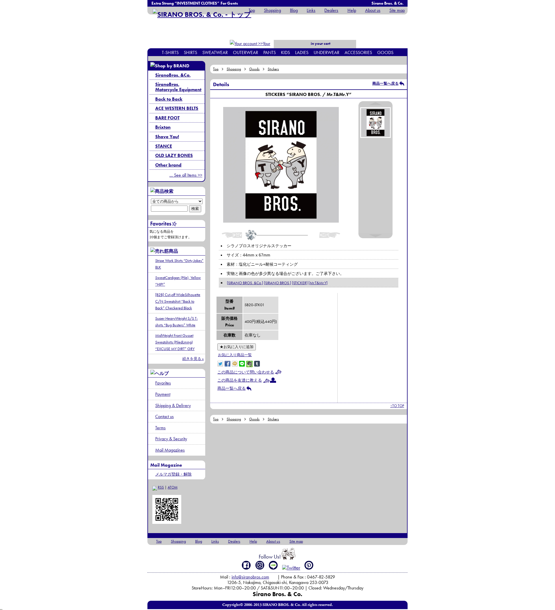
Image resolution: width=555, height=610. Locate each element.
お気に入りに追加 (237, 347)
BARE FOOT (167, 118)
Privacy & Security (171, 439)
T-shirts (170, 52)
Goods (385, 52)
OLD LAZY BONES (174, 155)
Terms (160, 428)
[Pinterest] (309, 565)
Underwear (326, 52)
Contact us (164, 416)
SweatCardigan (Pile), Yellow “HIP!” (178, 281)
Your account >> (260, 47)
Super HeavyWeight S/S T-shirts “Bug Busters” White (176, 322)
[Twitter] (291, 567)
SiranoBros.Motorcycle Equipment (178, 87)
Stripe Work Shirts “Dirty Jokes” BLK (179, 264)
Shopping (272, 10)
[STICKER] (300, 282)
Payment (162, 394)
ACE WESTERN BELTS (176, 108)
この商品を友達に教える (239, 380)
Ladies (301, 52)
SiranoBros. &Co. (172, 75)
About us (372, 10)
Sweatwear (215, 52)
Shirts (190, 52)
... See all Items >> (185, 175)
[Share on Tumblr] (257, 363)
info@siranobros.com (250, 577)
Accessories (358, 52)
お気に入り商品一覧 (235, 354)
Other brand (168, 165)
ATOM (172, 487)
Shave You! (167, 137)
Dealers (331, 10)
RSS (161, 487)
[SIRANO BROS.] (277, 282)
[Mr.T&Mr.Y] (318, 282)
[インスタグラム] (260, 565)
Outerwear (245, 52)
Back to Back (168, 99)
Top (252, 10)
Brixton (163, 127)
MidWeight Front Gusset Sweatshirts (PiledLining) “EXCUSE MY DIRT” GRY (175, 342)
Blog (294, 10)
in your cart (320, 43)
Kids (285, 52)
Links (311, 10)
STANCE (163, 146)
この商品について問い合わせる (245, 372)
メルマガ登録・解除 (173, 474)
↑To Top (397, 405)
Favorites (163, 383)
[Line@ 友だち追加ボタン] (273, 565)
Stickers (273, 68)
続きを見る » (193, 358)
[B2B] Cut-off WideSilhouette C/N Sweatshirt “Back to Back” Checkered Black (177, 301)
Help (351, 10)
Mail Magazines (170, 450)
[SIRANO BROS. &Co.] (245, 282)
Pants (269, 52)
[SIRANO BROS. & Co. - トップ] (202, 14)
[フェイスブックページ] (246, 565)
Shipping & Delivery (173, 405)
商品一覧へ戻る (385, 83)
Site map (397, 10)
